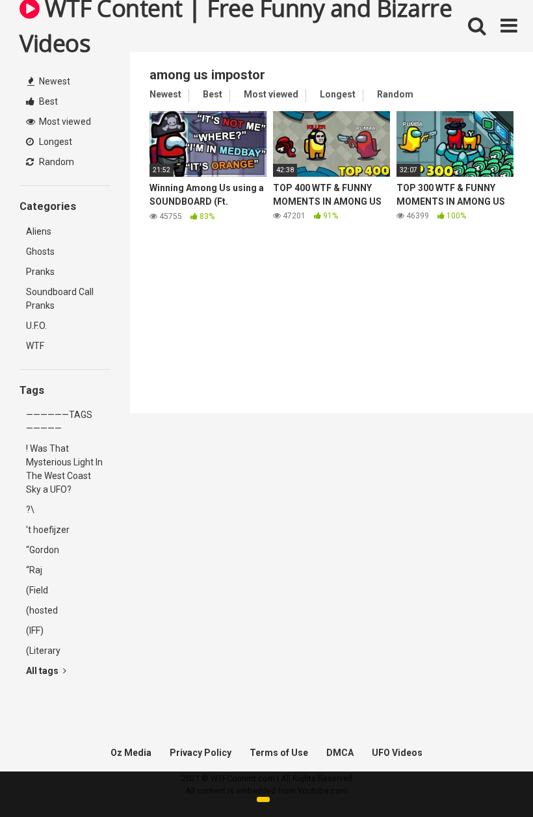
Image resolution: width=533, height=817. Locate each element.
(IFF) (35, 630)
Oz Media (130, 752)
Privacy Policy (200, 752)
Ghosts (40, 251)
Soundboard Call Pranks (60, 299)
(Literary (43, 650)
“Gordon (42, 550)
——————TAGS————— (59, 421)
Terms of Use (279, 752)
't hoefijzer (48, 530)
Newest (53, 81)
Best (47, 101)
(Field (37, 590)
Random (55, 162)
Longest (54, 141)
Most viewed (64, 121)
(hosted (42, 610)
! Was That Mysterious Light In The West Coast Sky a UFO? (64, 469)
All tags (43, 671)
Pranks (40, 271)
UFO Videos (397, 752)
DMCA (340, 752)
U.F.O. (36, 325)
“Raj (34, 570)
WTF (35, 346)
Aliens (38, 231)
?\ (30, 509)
